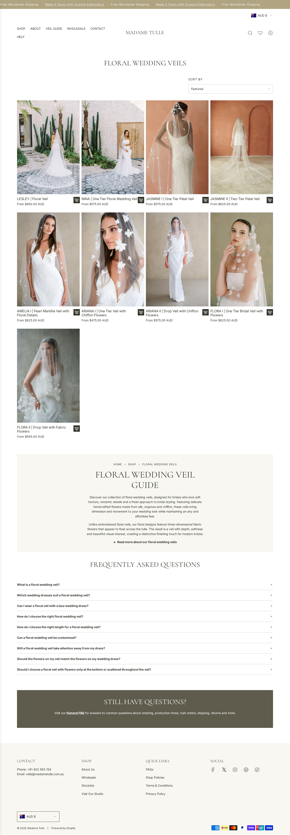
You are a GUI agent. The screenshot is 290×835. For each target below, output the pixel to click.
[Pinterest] (246, 770)
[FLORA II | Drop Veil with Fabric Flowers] (48, 376)
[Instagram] (235, 770)
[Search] (250, 33)
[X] (224, 770)
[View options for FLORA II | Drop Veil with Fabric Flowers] (76, 428)
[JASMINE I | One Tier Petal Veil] (177, 147)
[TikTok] (257, 770)
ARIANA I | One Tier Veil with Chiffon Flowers (104, 313)
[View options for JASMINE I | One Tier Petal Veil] (205, 200)
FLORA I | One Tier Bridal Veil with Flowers (236, 313)
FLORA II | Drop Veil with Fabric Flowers (41, 429)
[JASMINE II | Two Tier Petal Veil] (241, 147)
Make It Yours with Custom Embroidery (71, 4)
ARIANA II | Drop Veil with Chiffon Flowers (172, 313)
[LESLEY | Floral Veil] (48, 147)
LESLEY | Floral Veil (32, 199)
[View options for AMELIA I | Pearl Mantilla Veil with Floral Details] (76, 312)
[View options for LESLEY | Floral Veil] (76, 200)
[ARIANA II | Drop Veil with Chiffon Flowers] (177, 259)
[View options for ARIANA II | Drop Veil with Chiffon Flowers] (205, 312)
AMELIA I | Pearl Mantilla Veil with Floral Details (43, 313)
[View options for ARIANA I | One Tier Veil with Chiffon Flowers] (141, 312)
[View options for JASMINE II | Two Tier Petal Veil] (270, 200)
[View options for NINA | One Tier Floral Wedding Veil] (141, 200)
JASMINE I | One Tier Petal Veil (170, 199)
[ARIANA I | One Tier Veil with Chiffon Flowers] (113, 259)
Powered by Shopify (63, 828)
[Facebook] (213, 770)
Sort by (195, 79)
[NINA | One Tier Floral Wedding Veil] (113, 147)
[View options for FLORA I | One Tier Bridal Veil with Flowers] (270, 312)
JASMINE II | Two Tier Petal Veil (235, 199)
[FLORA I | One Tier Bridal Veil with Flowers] (241, 259)
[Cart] (260, 33)
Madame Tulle (145, 33)
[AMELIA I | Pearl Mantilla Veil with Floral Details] (48, 259)
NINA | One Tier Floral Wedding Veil (109, 199)
